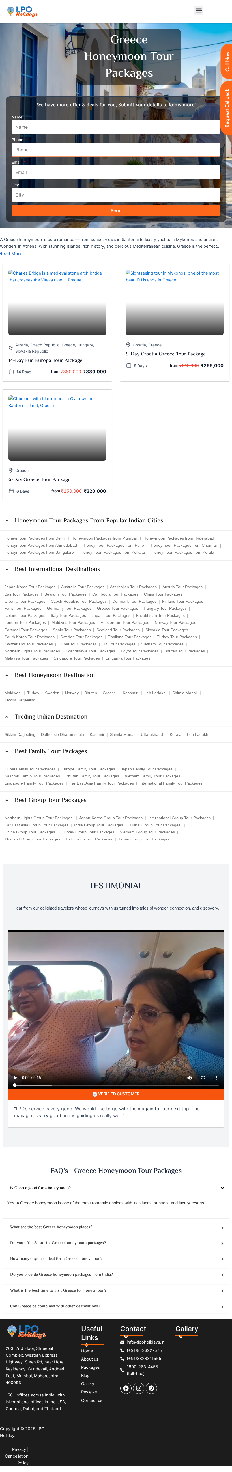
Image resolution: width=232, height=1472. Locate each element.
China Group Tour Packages (30, 832)
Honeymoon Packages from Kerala (183, 552)
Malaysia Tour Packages (26, 658)
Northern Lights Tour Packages (32, 651)
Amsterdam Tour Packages (125, 622)
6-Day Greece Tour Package (39, 480)
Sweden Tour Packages (81, 637)
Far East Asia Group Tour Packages (36, 825)
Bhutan (90, 693)
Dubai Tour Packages (78, 644)
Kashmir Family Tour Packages (32, 776)
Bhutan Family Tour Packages (92, 776)
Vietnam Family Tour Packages (152, 776)
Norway (72, 693)
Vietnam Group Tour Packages (147, 832)
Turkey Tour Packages (177, 637)
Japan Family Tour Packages (147, 769)
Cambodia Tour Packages (115, 594)
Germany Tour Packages (69, 608)
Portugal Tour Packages (26, 630)
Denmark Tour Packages (134, 601)
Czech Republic (44, 344)
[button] (198, 10)
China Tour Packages (163, 594)
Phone (18, 139)
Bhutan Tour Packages (184, 651)
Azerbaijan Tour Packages (133, 587)
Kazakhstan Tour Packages (160, 615)
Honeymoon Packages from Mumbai (104, 538)
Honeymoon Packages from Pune (114, 545)
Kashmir (131, 693)
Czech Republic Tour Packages (79, 601)
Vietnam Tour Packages (162, 644)
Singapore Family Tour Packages (34, 783)
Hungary (85, 344)
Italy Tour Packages (68, 615)
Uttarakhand (152, 734)
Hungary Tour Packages (165, 608)
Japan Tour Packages (111, 615)
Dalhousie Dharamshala (62, 734)
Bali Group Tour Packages (89, 839)
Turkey (33, 693)
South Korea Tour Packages (30, 637)
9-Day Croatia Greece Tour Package (166, 354)
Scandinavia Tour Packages (90, 651)
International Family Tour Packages (171, 783)
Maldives (13, 693)
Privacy (19, 1449)
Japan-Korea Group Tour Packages (111, 818)
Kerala (175, 734)
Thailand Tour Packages (129, 637)
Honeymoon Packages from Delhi (35, 538)
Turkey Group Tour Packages (88, 832)
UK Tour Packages (119, 644)
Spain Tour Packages (72, 630)
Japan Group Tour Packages (143, 839)
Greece (68, 344)
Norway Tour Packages (175, 622)
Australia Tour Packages (82, 587)
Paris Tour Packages (23, 608)
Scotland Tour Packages (118, 630)
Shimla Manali (184, 693)
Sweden (52, 693)
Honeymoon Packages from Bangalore (40, 552)
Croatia (139, 344)
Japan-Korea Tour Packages (30, 587)
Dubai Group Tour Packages (156, 825)
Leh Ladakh (155, 693)
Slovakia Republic (31, 351)
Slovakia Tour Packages (166, 630)
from (55, 371)
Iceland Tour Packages (25, 615)
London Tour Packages (25, 622)
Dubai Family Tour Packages (30, 769)
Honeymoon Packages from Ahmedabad (41, 545)
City (15, 184)
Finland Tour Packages (182, 601)
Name (17, 117)
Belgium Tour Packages (65, 594)
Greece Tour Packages (117, 608)
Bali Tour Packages (22, 594)
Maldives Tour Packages (73, 622)
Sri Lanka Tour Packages (128, 658)
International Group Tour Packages (179, 818)
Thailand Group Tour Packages (32, 839)
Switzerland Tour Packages (29, 644)
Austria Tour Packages (182, 587)
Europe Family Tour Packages (88, 769)
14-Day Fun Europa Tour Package (45, 361)
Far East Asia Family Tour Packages (101, 783)
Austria (21, 344)
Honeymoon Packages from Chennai (184, 545)
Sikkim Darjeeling (20, 700)
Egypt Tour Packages (140, 651)
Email (17, 162)
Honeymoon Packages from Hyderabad (179, 538)
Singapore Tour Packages (77, 658)
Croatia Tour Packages (25, 601)
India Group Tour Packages (99, 825)
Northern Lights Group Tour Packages (39, 818)
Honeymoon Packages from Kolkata (113, 552)
